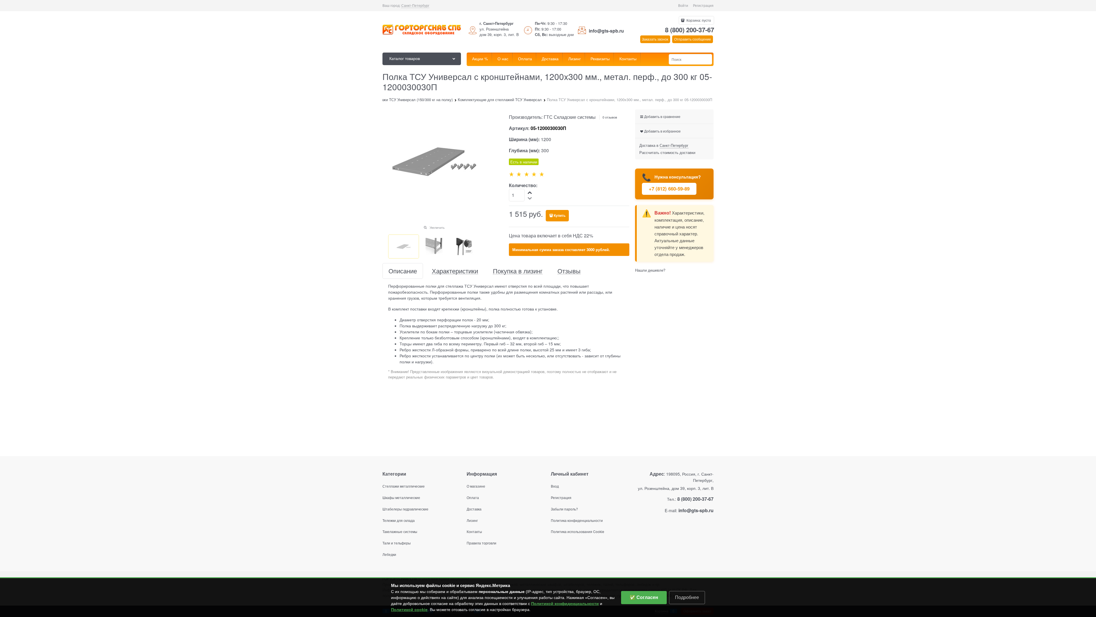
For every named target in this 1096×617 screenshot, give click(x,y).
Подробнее (687, 597)
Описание (402, 271)
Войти (683, 5)
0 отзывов (610, 117)
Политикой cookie (409, 609)
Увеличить (437, 227)
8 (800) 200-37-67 (689, 29)
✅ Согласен (644, 597)
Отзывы (569, 271)
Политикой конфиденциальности (565, 603)
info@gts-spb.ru (606, 30)
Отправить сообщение (692, 39)
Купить (559, 215)
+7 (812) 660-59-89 (669, 188)
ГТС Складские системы (570, 117)
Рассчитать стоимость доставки (667, 152)
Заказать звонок (655, 39)
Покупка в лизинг (518, 271)
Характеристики (455, 271)
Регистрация (703, 5)
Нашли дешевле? (650, 270)
